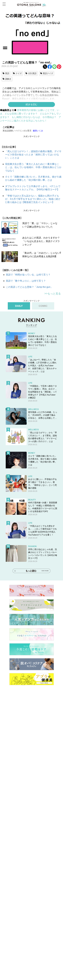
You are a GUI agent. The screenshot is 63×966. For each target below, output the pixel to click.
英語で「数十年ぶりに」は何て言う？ (26, 281)
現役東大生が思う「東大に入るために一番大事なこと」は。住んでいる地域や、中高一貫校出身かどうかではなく (33, 167)
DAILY (19, 305)
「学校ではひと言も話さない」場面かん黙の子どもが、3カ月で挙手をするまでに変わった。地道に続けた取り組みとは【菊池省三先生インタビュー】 (32, 199)
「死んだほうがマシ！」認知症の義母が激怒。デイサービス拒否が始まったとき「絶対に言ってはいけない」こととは (33, 154)
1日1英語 (32, 73)
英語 (7, 73)
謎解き (8, 79)
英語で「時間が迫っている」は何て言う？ (28, 274)
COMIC (43, 305)
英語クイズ (48, 73)
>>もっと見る (52, 293)
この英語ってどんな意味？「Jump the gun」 (29, 287)
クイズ (19, 73)
